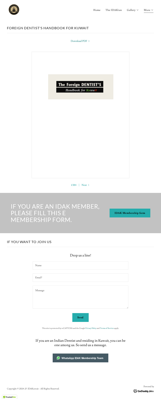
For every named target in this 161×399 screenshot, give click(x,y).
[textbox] (80, 265)
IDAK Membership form (130, 213)
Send (80, 317)
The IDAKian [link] (113, 10)
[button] (133, 10)
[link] (14, 9)
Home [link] (96, 10)
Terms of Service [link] (107, 328)
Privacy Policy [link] (90, 328)
